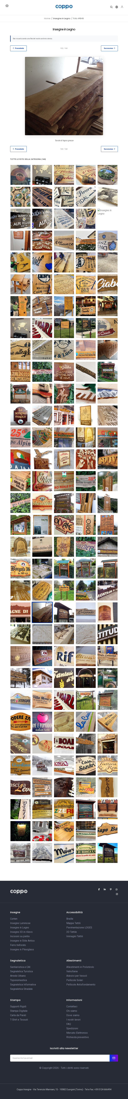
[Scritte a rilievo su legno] (20, 656)
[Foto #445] (64, 394)
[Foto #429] (86, 459)
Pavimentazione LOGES (79, 927)
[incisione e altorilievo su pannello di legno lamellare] (86, 415)
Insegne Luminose (20, 923)
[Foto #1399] (64, 262)
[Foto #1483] (64, 306)
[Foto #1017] (42, 722)
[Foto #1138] (42, 853)
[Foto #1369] (20, 241)
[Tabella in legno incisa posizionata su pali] (64, 590)
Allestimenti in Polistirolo (80, 967)
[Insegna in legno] (64, 437)
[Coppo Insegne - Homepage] (64, 6)
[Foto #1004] (42, 744)
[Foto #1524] (42, 350)
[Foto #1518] (86, 328)
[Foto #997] (108, 853)
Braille (69, 918)
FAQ (68, 1024)
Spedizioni (72, 1028)
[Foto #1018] (20, 722)
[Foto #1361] (108, 415)
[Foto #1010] (20, 787)
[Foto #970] (108, 197)
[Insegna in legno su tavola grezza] (86, 612)
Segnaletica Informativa (23, 984)
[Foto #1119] (86, 787)
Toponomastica (18, 980)
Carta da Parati (18, 1015)
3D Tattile (71, 931)
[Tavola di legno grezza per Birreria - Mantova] (86, 678)
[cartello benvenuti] (64, 503)
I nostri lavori (73, 1019)
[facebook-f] (97, 889)
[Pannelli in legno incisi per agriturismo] (20, 590)
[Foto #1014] (64, 722)
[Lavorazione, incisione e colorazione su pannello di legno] (20, 634)
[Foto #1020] (108, 765)
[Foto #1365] (64, 219)
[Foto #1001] (64, 744)
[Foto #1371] (64, 241)
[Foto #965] (20, 197)
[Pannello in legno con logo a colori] (64, 481)
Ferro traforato (18, 945)
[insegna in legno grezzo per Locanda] (64, 547)
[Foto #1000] (64, 765)
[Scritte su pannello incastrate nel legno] (42, 525)
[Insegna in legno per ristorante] (20, 372)
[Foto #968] (64, 197)
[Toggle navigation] (7, 7)
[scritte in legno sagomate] (108, 350)
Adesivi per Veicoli (76, 975)
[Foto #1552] (86, 350)
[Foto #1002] (64, 700)
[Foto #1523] (20, 350)
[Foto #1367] (86, 219)
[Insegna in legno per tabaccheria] (86, 547)
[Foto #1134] (64, 831)
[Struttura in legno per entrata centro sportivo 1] (108, 481)
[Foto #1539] (64, 350)
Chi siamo (71, 1010)
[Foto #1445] (64, 284)
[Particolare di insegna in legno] (20, 459)
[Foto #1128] (42, 831)
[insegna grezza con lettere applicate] (108, 634)
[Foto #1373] (108, 241)
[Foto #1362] (42, 437)
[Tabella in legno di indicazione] (64, 372)
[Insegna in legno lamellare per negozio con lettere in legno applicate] (20, 612)
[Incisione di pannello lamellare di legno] (42, 569)
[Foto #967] (42, 700)
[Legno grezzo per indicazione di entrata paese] (42, 765)
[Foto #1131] (108, 831)
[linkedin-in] (103, 889)
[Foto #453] (86, 372)
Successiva (108, 48)
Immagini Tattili (74, 936)
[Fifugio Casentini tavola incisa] (86, 656)
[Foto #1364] (42, 219)
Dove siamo (72, 1015)
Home (47, 18)
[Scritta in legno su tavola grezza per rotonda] (86, 590)
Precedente (19, 48)
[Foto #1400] (86, 262)
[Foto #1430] (42, 415)
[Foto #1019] (108, 700)
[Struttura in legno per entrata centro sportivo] (108, 503)
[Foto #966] (42, 197)
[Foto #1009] (86, 765)
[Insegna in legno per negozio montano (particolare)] (42, 481)
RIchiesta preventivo (77, 1037)
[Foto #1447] (108, 284)
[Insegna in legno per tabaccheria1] (42, 372)
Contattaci (71, 1006)
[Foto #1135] (86, 831)
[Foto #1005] (20, 744)
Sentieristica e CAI (20, 967)
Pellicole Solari (74, 980)
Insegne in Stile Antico (22, 940)
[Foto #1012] (64, 787)
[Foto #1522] (108, 328)
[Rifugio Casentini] (108, 656)
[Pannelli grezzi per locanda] (20, 678)
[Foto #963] (86, 175)
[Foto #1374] (20, 262)
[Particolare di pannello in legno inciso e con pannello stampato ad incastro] (86, 525)
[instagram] (115, 894)
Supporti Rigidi (18, 1006)
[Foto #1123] (64, 809)
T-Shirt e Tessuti (19, 1019)
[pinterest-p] (109, 889)
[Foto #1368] (108, 219)
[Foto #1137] (20, 853)
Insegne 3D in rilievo (21, 931)
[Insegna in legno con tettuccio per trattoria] (20, 394)
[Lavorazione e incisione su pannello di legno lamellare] (86, 634)
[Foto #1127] (20, 831)
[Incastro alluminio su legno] (42, 656)
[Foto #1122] (20, 809)
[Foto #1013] (86, 722)
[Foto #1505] (86, 306)
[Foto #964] (108, 175)
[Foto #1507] (20, 328)
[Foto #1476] (20, 306)
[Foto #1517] (64, 328)
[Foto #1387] (42, 262)
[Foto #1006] (42, 787)
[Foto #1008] (86, 744)
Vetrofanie (72, 971)
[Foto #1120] (108, 787)
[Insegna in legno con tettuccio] (108, 372)
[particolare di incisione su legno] (86, 394)
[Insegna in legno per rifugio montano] (108, 547)
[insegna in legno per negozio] (20, 175)
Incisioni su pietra (20, 936)
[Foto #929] (86, 700)
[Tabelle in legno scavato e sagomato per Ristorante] (42, 459)
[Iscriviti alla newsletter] (114, 1058)
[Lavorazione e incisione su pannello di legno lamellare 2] (42, 634)
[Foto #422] (108, 459)
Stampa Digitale (18, 1010)
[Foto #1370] (42, 241)
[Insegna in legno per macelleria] (42, 394)
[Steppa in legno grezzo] (108, 744)
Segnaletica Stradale (21, 988)
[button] (111, 7)
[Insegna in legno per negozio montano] (42, 503)
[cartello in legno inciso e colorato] (20, 481)
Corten (13, 918)
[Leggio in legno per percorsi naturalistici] (20, 284)
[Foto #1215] (86, 853)
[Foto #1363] (20, 219)
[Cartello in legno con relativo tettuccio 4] (86, 569)
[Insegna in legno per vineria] (64, 525)
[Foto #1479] (42, 306)
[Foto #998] (20, 765)
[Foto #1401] (108, 262)
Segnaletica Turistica (21, 971)
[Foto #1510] (42, 328)
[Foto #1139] (64, 853)
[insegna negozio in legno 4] (20, 415)
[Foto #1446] (86, 284)
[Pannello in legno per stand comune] (20, 547)
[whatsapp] (115, 889)
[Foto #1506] (108, 306)
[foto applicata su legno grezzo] (108, 394)
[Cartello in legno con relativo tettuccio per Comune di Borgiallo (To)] (20, 525)
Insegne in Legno (19, 927)
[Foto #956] (42, 175)
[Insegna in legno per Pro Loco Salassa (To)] (20, 503)
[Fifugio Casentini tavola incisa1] (64, 656)
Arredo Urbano (18, 975)
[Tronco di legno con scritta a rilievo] (64, 634)
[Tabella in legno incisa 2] (42, 590)
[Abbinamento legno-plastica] (64, 678)
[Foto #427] (64, 459)
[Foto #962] (64, 175)
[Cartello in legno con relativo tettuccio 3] (108, 569)
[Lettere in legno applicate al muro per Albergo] (42, 678)
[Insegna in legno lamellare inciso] (20, 700)
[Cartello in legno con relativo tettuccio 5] (64, 569)
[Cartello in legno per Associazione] (86, 481)
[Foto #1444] (42, 284)
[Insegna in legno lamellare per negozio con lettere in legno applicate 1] (108, 590)
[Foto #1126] (108, 809)
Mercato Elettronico (77, 1032)
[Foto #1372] (86, 241)
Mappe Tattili (73, 923)
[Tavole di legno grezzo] (86, 503)
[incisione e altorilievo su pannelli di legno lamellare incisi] (86, 437)
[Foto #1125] (86, 809)
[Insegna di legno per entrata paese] (108, 525)
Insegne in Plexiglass (22, 949)
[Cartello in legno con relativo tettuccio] (64, 612)
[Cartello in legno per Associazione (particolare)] (20, 437)
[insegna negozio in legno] (64, 415)
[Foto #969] (86, 197)
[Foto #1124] (42, 809)
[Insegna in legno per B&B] (108, 678)
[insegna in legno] (108, 437)
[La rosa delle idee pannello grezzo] (42, 547)
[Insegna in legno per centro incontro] (108, 612)
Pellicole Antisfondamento (80, 984)
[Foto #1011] (108, 722)
